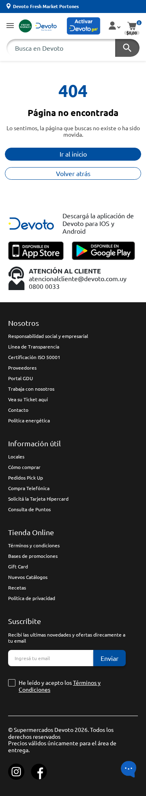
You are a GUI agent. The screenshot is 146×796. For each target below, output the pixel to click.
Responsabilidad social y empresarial (48, 335)
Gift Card (18, 566)
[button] (10, 26)
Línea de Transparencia (33, 346)
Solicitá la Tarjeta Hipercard (38, 498)
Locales (16, 456)
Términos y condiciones (34, 545)
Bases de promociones (33, 555)
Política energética (29, 420)
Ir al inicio (73, 154)
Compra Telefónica (28, 488)
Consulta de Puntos (29, 509)
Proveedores (22, 367)
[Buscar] (127, 48)
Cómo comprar (24, 467)
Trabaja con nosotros (31, 388)
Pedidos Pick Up (25, 477)
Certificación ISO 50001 (34, 357)
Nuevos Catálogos (27, 576)
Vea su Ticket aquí (28, 399)
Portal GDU (20, 378)
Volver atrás (73, 173)
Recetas (17, 587)
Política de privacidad (31, 598)
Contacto (18, 409)
